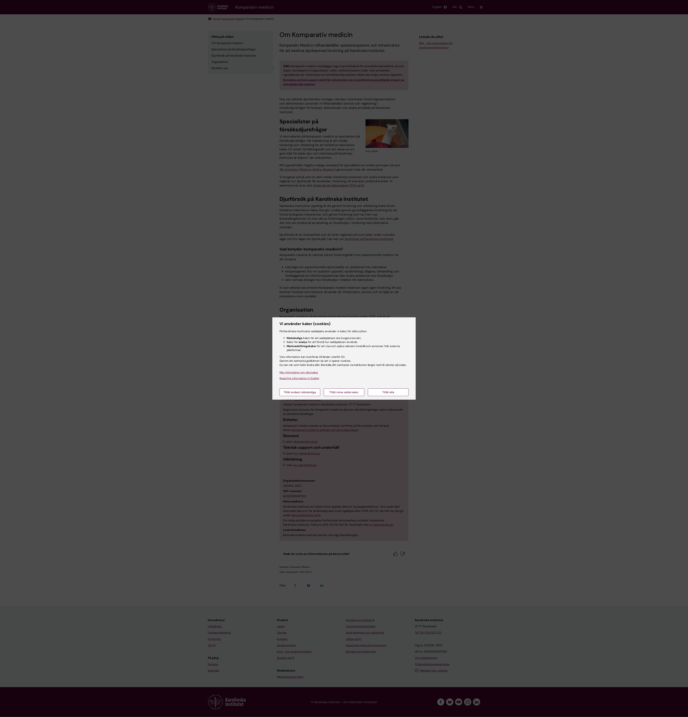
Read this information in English (299, 378)
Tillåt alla (388, 392)
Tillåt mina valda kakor (344, 392)
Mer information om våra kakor (299, 372)
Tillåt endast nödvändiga (300, 392)
